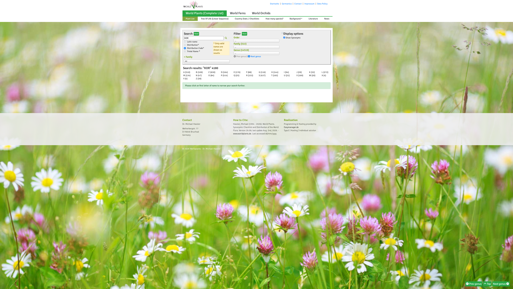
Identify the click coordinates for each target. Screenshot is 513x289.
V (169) (299, 75)
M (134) (187, 75)
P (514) (224, 75)
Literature (313, 18)
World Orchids (261, 13)
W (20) (312, 75)
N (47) (199, 75)
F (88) (249, 72)
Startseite (274, 3)
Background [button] (295, 18)
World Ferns (238, 13)
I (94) (286, 72)
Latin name (192, 41)
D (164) (224, 72)
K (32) (312, 72)
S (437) (262, 75)
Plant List (190, 18)
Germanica (287, 3)
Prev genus (241, 56)
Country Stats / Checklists (247, 18)
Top (488, 284)
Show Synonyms (293, 37)
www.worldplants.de (242, 133)
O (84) (211, 75)
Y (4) (185, 78)
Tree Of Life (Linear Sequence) (214, 18)
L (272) (325, 72)
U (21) (287, 75)
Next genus (255, 56)
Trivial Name (193, 51)
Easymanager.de (291, 127)
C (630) (211, 72)
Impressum (309, 3)
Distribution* (193, 45)
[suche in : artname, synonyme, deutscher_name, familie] (226, 38)
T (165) (274, 75)
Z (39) (198, 78)
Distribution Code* (195, 48)
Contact (298, 3)
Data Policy (322, 3)
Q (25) (236, 75)
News (326, 18)
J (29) (299, 72)
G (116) (262, 72)
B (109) (199, 72)
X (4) (324, 75)
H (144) (274, 72)
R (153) (249, 75)
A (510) (186, 72)
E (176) (237, 72)
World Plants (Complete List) (205, 13)
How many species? (274, 18)
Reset (196, 34)
